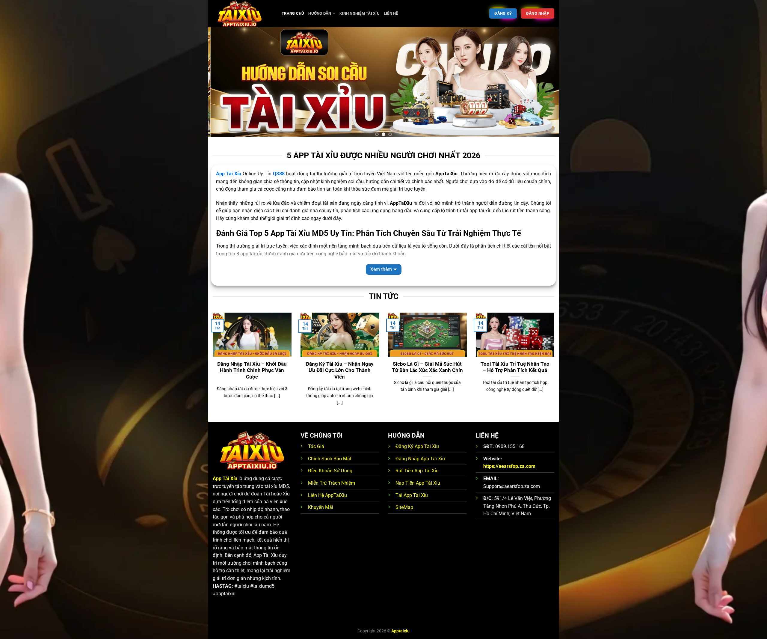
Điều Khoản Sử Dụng (330, 471)
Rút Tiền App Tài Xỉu (417, 471)
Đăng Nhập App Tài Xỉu (420, 459)
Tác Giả (316, 446)
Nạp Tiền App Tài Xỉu (417, 483)
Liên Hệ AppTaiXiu (327, 495)
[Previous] (223, 84)
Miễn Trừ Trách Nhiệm (331, 483)
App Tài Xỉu (228, 174)
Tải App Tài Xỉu (411, 495)
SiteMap (404, 507)
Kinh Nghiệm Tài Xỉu (359, 13)
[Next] (544, 84)
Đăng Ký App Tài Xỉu (417, 446)
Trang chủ (293, 13)
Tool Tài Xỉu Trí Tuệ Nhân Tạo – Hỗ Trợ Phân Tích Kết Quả (515, 367)
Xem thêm (381, 269)
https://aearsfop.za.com (509, 466)
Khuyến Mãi (320, 507)
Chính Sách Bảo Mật (329, 459)
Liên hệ (391, 13)
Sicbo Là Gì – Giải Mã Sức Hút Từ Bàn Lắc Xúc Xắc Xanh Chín (427, 367)
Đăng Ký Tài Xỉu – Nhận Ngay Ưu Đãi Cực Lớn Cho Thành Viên (340, 370)
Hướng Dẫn (319, 13)
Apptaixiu (400, 631)
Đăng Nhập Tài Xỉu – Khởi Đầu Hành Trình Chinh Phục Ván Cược (252, 370)
